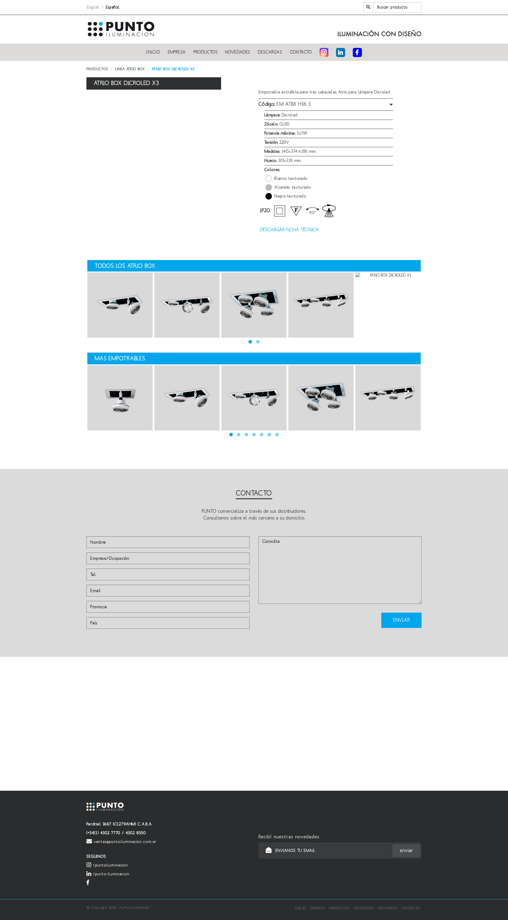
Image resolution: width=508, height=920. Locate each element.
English (93, 7)
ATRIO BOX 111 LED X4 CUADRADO (254, 305)
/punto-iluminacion (110, 874)
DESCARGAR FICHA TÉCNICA (288, 229)
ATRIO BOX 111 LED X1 (120, 397)
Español (113, 7)
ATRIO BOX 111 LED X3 (187, 305)
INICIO (153, 52)
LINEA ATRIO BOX (130, 69)
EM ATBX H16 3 (284, 104)
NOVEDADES (237, 52)
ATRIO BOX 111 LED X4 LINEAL (321, 305)
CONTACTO (301, 52)
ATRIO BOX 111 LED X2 (120, 305)
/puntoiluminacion (109, 865)
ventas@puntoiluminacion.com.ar (124, 842)
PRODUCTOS (205, 52)
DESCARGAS (270, 52)
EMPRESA (177, 52)
